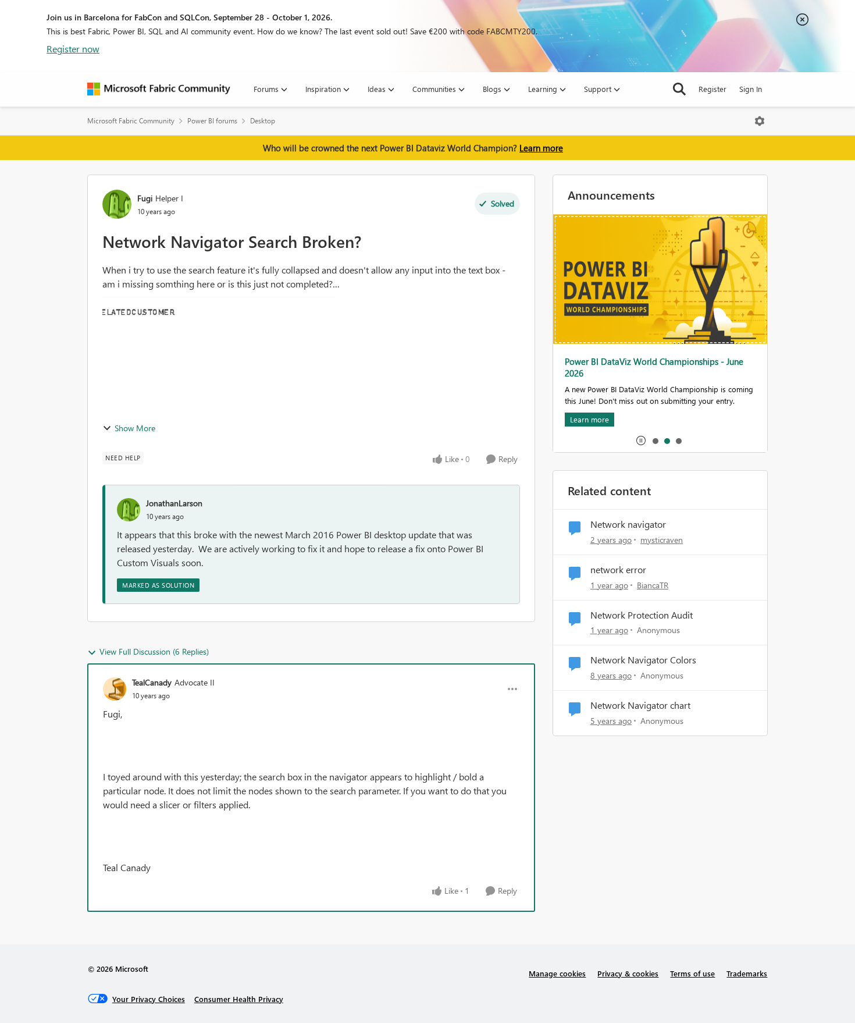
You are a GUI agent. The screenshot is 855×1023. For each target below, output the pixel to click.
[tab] (655, 440)
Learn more (541, 148)
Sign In (750, 89)
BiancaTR (652, 585)
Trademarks (746, 973)
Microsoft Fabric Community (130, 120)
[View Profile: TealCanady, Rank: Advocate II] (114, 689)
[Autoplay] (641, 440)
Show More (135, 428)
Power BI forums (212, 120)
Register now (73, 48)
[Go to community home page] (158, 89)
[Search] (679, 89)
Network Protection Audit (641, 615)
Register (712, 89)
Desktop (262, 120)
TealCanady (152, 682)
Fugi (144, 198)
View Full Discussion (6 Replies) (154, 651)
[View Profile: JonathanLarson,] (128, 509)
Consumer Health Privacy (238, 999)
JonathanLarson (174, 503)
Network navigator (628, 524)
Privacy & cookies (627, 973)
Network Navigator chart (640, 705)
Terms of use (692, 973)
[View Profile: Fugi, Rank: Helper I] (116, 204)
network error (618, 570)
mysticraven (661, 539)
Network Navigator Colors (643, 660)
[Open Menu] (759, 121)
